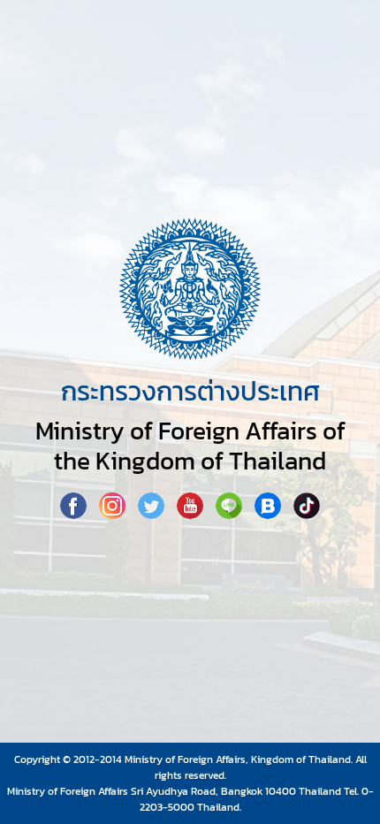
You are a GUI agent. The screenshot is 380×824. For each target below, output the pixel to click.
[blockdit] (269, 513)
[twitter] (152, 513)
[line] (230, 513)
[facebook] (75, 513)
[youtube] (191, 513)
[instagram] (114, 513)
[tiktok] (306, 513)
